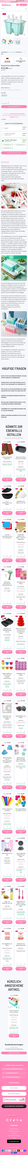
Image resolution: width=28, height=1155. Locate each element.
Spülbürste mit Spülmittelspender (21, 944)
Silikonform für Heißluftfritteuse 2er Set (7, 630)
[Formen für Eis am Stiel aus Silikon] (14, 1003)
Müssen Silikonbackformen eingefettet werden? (13, 396)
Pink (21, 596)
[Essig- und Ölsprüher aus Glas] (7, 894)
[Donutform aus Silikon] (21, 574)
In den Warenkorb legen (14, 153)
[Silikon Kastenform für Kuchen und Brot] (21, 449)
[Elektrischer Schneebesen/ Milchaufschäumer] (7, 574)
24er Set (7, 685)
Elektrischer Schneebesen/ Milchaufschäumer (7, 583)
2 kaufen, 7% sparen (10, 134)
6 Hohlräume (10, 89)
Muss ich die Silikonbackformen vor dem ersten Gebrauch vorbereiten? (14, 376)
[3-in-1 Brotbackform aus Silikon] (7, 494)
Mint (10, 776)
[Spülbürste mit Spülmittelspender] (21, 936)
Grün (24, 596)
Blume (23, 588)
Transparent (7, 862)
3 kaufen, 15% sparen (11, 140)
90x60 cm (5, 726)
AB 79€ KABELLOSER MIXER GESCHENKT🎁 (17, 1)
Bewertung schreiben (14, 1053)
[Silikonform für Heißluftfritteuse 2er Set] (7, 621)
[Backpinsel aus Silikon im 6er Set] (21, 494)
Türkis (24, 765)
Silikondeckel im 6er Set (7, 854)
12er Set (9, 683)
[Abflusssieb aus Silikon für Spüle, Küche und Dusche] (21, 750)
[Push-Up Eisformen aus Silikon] (7, 801)
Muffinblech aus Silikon (21, 674)
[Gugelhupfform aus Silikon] (21, 708)
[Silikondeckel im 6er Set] (7, 846)
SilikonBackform (15, 1147)
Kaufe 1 (6, 128)
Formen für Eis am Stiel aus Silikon (14, 1011)
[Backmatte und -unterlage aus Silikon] (7, 708)
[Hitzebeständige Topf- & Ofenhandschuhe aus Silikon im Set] (7, 750)
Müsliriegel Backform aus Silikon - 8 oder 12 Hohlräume (21, 537)
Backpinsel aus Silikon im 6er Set (20, 502)
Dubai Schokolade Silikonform (7, 457)
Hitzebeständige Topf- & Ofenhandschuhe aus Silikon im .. (7, 760)
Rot (22, 638)
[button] (24, 24)
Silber (10, 908)
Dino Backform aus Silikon (7, 944)
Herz (18, 591)
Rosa (22, 552)
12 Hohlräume (21, 547)
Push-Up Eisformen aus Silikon (7, 809)
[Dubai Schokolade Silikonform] (7, 449)
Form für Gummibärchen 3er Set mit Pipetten (7, 536)
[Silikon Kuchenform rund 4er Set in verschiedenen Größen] (21, 621)
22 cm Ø (21, 864)
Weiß (9, 590)
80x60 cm (10, 724)
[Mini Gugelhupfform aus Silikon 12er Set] (21, 801)
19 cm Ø (23, 861)
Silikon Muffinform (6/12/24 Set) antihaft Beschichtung (7, 676)
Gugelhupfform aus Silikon (21, 716)
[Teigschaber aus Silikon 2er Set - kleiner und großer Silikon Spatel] (21, 894)
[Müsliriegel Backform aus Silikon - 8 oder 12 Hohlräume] (21, 527)
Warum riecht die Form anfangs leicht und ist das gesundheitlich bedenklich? (13, 383)
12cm (22, 463)
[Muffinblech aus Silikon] (21, 666)
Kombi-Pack (22, 591)
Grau (24, 468)
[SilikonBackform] (6, 5)
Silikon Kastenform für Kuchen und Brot (21, 457)
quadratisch (7, 639)
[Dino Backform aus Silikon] (7, 936)
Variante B (10, 463)
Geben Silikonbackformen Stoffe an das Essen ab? (13, 416)
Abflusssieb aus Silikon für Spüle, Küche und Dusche (21, 759)
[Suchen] (26, 8)
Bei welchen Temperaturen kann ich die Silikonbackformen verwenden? (13, 403)
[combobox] (14, 8)
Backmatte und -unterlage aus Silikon (7, 717)
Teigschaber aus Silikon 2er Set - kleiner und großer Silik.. (21, 904)
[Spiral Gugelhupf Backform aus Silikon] (21, 846)
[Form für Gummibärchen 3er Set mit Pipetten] (7, 527)
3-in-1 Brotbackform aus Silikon (7, 503)
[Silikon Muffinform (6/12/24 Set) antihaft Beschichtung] (7, 666)
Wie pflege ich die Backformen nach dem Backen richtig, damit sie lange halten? (13, 390)
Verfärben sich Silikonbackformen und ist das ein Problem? (13, 409)
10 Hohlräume (17, 89)
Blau (21, 468)
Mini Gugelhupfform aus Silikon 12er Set (21, 809)
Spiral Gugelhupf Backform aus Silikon (20, 855)
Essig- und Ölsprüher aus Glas (7, 902)
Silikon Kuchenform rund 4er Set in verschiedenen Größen (21, 631)
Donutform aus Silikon (21, 582)
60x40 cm (10, 726)
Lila (24, 950)
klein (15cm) (7, 818)
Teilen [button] (4, 119)
